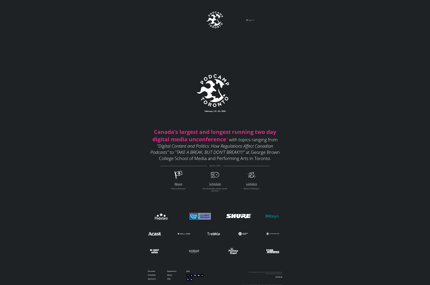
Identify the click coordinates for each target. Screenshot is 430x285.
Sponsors (152, 279)
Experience (171, 271)
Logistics (251, 184)
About (178, 184)
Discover (151, 271)
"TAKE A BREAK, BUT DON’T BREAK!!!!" (210, 152)
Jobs (188, 271)
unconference (207, 139)
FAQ (168, 279)
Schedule (215, 184)
